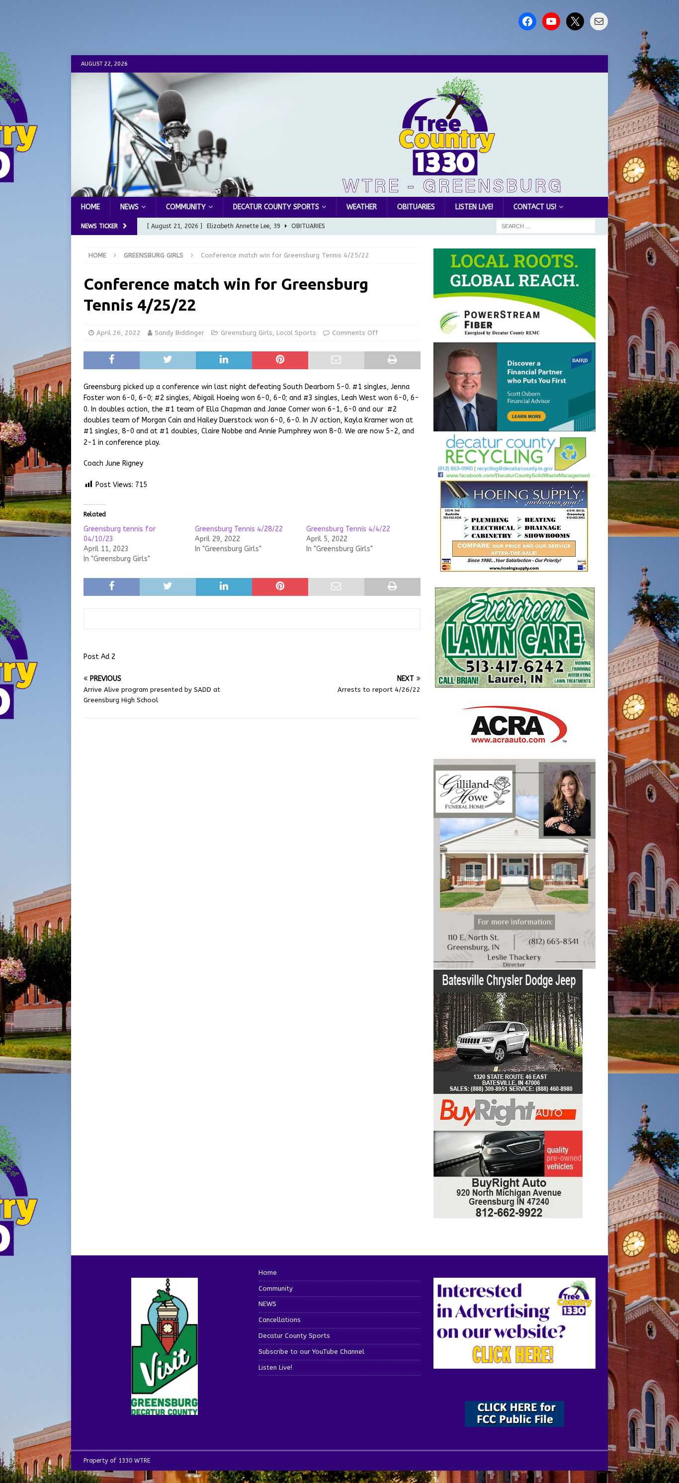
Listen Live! (474, 207)
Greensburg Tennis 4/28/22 (239, 529)
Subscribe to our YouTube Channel (311, 1351)
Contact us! (534, 207)
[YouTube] (551, 21)
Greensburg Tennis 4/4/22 (348, 529)
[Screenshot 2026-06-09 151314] (514, 473)
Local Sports (296, 332)
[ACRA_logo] (514, 738)
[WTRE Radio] (339, 191)
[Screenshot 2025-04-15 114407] (514, 683)
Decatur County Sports (276, 207)
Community (186, 207)
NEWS (129, 207)
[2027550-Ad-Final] (514, 425)
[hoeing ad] (514, 567)
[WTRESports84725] (508, 1212)
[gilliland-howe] (514, 962)
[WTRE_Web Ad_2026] (514, 335)
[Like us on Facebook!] (527, 21)
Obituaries (416, 207)
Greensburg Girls (246, 332)
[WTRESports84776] (508, 1087)
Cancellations (279, 1319)
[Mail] (599, 21)
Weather (361, 207)
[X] (575, 21)
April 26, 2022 (118, 332)
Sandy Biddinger (179, 332)
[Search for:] (545, 226)
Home (90, 207)
